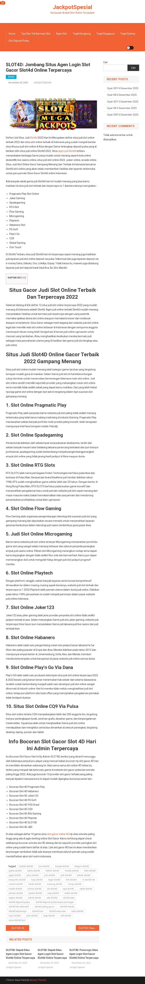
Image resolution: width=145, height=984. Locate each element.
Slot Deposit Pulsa (19, 40)
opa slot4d (68, 888)
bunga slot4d (62, 866)
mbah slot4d (34, 884)
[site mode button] (130, 48)
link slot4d (71, 879)
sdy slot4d (52, 897)
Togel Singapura (105, 33)
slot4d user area (57, 911)
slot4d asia (68, 897)
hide (23, 277)
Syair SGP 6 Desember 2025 (122, 114)
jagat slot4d (15, 875)
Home (12, 33)
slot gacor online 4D (58, 834)
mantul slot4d (16, 884)
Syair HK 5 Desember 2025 (122, 108)
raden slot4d (70, 893)
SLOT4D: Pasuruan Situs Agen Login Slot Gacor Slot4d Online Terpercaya (89, 928)
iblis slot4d (89, 870)
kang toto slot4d (17, 879)
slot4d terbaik (67, 906)
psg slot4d (53, 893)
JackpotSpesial (72, 7)
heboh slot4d (52, 870)
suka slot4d (77, 911)
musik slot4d (15, 888)
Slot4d (33, 137)
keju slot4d (37, 879)
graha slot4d (15, 870)
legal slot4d (54, 879)
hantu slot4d (33, 870)
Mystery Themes (38, 980)
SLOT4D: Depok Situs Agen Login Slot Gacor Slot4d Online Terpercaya (20, 954)
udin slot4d (32, 915)
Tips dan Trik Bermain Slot (35, 33)
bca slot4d (44, 866)
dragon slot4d (81, 866)
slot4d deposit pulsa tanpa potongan (55, 902)
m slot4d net (88, 879)
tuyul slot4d (15, 915)
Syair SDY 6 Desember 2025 (122, 88)
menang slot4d (54, 884)
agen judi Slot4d (67, 151)
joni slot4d (49, 875)
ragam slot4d (15, 897)
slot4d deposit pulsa (19, 902)
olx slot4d (52, 888)
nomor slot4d (34, 888)
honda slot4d (72, 870)
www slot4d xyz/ (17, 920)
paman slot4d (16, 893)
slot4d (11, 77)
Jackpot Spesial (42, 82)
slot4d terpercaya (18, 911)
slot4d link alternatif (19, 906)
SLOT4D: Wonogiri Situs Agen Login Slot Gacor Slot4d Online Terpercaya (20, 928)
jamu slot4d (33, 875)
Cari (105, 62)
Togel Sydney (127, 33)
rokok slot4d (34, 897)
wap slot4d (49, 915)
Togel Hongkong (82, 33)
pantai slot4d (35, 893)
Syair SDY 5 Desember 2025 (122, 101)
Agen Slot (61, 33)
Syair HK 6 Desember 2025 (122, 94)
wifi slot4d (65, 915)
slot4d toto (38, 911)
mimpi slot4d (74, 884)
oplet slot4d (86, 888)
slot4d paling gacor (44, 906)
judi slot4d (66, 875)
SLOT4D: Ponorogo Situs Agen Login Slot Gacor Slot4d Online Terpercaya (83, 954)
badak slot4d (26, 866)
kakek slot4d (83, 875)
